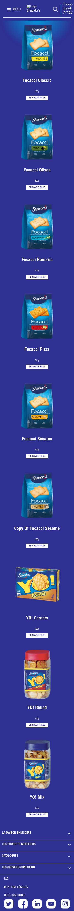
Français (68, 4)
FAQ (6, 878)
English (67, 8)
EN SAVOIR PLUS (37, 98)
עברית (68, 13)
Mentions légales (16, 887)
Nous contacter (14, 895)
